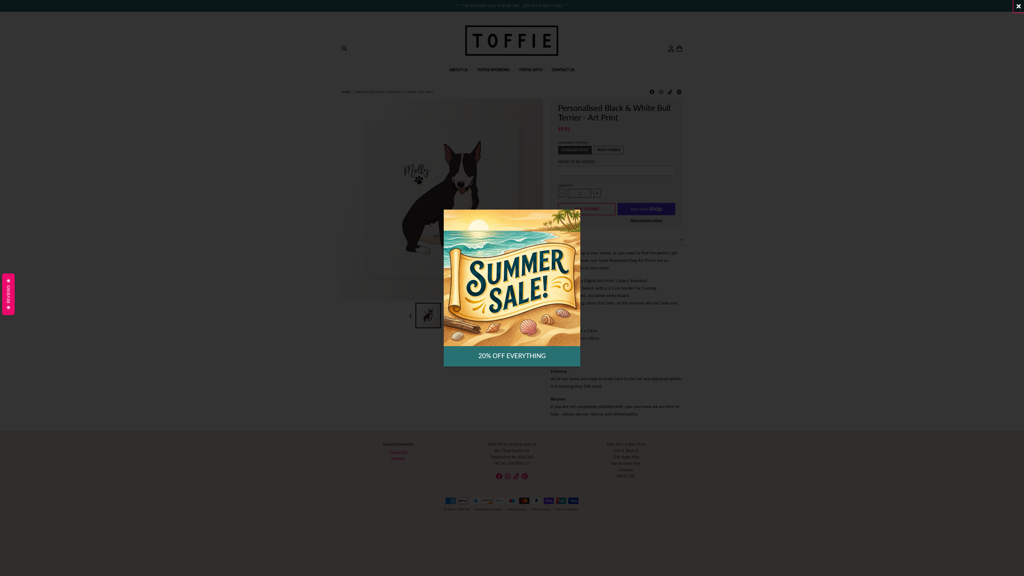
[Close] (1018, 6)
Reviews (8, 294)
